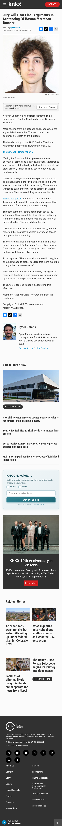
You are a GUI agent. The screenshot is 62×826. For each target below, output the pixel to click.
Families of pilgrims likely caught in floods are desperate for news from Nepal (17, 683)
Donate (52, 4)
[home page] (15, 5)
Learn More (31, 583)
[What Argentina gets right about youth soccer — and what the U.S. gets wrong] (44, 614)
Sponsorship (38, 772)
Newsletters (11, 808)
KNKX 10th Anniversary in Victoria (31, 563)
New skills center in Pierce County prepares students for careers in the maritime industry (31, 419)
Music (13, 487)
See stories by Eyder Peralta (33, 348)
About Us (10, 766)
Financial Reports (40, 778)
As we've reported (12, 198)
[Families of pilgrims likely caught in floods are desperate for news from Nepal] (18, 664)
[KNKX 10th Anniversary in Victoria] (31, 534)
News (24, 487)
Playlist (9, 796)
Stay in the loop (31, 500)
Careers (35, 766)
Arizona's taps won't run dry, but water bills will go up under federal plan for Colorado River (17, 635)
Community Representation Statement (39, 786)
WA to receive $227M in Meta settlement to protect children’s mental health (30, 445)
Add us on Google (47, 107)
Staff (8, 778)
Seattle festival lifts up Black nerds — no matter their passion (31, 432)
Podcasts (10, 802)
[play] (4, 822)
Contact (9, 772)
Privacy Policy (39, 504)
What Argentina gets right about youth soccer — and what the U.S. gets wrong (43, 633)
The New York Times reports (18, 152)
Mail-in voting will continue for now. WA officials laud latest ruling (31, 458)
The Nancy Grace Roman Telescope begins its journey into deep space (43, 665)
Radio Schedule (13, 790)
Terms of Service (40, 794)
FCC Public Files (39, 806)
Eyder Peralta (15, 27)
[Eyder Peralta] (9, 331)
